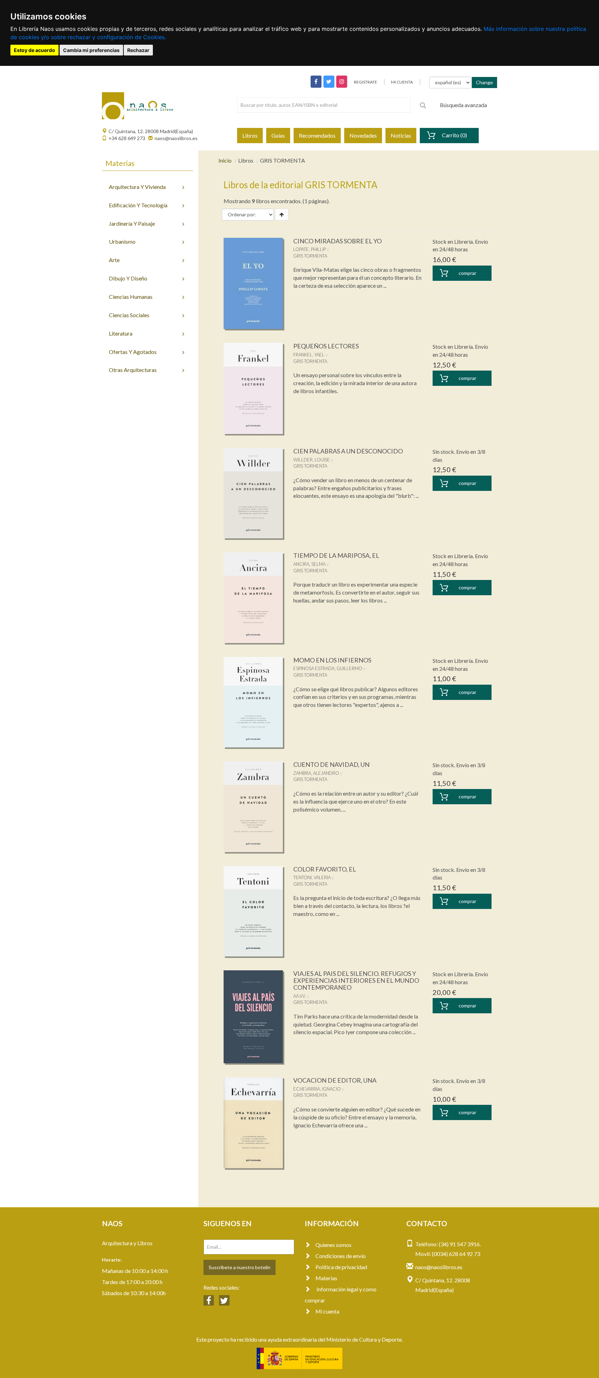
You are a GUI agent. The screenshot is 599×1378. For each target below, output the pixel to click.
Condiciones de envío (340, 1256)
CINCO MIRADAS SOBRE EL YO (337, 241)
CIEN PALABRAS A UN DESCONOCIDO (348, 451)
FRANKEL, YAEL (308, 354)
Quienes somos (333, 1244)
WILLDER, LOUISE (311, 459)
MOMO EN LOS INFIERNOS (332, 660)
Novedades (363, 135)
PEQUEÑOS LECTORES (326, 346)
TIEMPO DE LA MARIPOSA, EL (336, 555)
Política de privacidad (341, 1267)
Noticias (401, 135)
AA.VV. (299, 996)
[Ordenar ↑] (281, 214)
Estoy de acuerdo (34, 50)
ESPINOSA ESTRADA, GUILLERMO (327, 668)
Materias (326, 1278)
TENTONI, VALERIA (312, 877)
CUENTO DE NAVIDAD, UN (331, 764)
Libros (250, 135)
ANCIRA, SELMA (309, 564)
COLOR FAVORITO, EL (324, 869)
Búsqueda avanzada (463, 105)
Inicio (225, 160)
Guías (278, 135)
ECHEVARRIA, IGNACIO (317, 1089)
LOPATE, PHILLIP (309, 249)
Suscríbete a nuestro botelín (239, 1267)
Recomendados (317, 135)
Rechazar (138, 50)
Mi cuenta (327, 1311)
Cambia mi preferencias (91, 50)
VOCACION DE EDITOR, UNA (334, 1080)
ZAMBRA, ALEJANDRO (316, 773)
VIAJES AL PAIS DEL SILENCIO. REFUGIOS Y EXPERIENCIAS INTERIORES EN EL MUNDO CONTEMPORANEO (356, 980)
